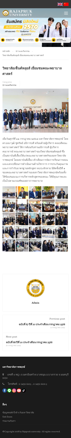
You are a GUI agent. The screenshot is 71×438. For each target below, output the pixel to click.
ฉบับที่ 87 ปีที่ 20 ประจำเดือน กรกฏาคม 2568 (42, 324)
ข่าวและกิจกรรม (9, 85)
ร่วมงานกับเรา (9, 421)
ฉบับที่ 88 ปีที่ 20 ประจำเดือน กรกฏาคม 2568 (29, 342)
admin (35, 302)
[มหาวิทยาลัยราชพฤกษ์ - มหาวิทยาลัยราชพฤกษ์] (17, 14)
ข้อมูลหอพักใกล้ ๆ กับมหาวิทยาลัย (18, 412)
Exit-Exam (7, 416)
